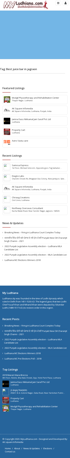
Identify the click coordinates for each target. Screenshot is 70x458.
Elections (47, 448)
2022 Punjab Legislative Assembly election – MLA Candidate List (36, 254)
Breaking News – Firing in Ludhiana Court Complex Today (32, 232)
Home (8, 448)
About (17, 448)
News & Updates (31, 448)
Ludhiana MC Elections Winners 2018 (23, 260)
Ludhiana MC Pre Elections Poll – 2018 (23, 358)
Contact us (10, 451)
